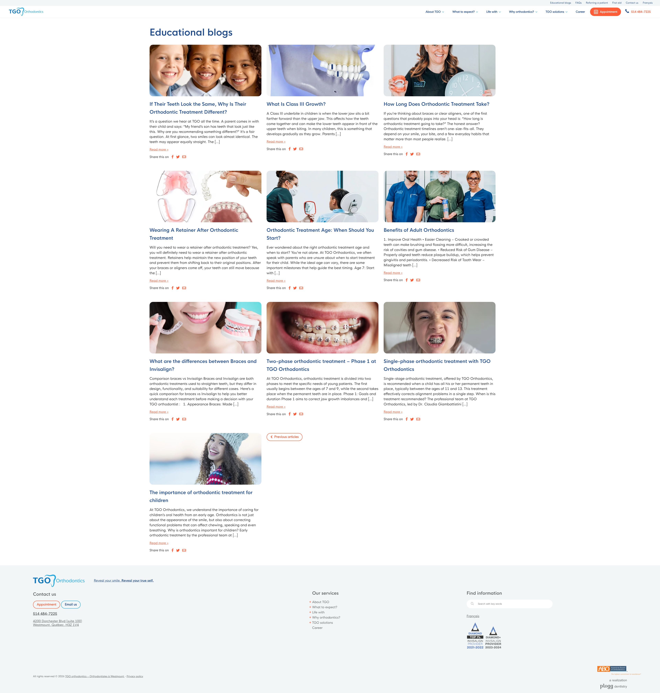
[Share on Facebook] (172, 157)
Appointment (46, 605)
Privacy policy (134, 676)
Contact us (632, 2)
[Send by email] (184, 157)
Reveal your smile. (124, 581)
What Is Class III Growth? (296, 104)
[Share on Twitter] (178, 157)
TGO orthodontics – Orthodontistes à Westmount (95, 676)
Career (580, 12)
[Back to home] (26, 12)
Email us (71, 605)
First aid (617, 2)
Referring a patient (597, 2)
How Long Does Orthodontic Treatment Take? (437, 104)
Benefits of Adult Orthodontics (419, 230)
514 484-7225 (45, 614)
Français (473, 616)
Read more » (159, 150)
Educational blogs (560, 2)
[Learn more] (205, 70)
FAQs (578, 2)
